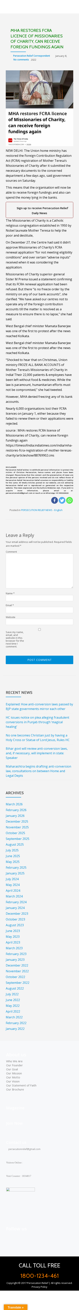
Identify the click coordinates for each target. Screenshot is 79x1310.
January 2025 (15, 873)
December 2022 (17, 965)
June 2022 (13, 1000)
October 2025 (15, 833)
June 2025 (13, 856)
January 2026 (15, 816)
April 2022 (13, 1011)
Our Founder (14, 1065)
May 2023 (13, 936)
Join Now (14, 1123)
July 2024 (12, 879)
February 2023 (16, 954)
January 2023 (15, 960)
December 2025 (17, 821)
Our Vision (13, 1081)
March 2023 (14, 948)
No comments (21, 59)
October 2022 (15, 977)
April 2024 (13, 890)
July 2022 (12, 994)
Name (10, 593)
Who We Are (14, 1061)
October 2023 (15, 919)
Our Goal (12, 1069)
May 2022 (13, 1006)
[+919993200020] (27, 1237)
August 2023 (15, 925)
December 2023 (17, 913)
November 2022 (17, 971)
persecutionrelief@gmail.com (24, 1149)
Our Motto (13, 1077)
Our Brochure (15, 1089)
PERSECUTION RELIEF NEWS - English (42, 510)
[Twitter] (62, 500)
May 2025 (13, 862)
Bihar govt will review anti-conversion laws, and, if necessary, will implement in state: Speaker (37, 753)
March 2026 (14, 804)
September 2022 (17, 983)
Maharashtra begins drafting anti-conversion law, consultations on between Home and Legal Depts (38, 771)
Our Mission (14, 1073)
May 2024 (13, 885)
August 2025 (15, 844)
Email (10, 605)
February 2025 (16, 867)
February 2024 (16, 902)
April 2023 (13, 942)
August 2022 (15, 988)
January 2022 (15, 1029)
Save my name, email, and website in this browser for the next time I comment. (15, 639)
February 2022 (16, 1023)
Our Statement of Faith (21, 1085)
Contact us (16, 1142)
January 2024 (15, 908)
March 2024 (14, 896)
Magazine (15, 1107)
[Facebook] (54, 500)
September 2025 (17, 839)
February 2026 (16, 810)
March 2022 (14, 1017)
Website (10, 617)
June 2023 (13, 931)
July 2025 (12, 850)
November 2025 (17, 827)
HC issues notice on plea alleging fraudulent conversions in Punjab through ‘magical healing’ (37, 722)
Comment (11, 551)
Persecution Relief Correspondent (31, 55)
